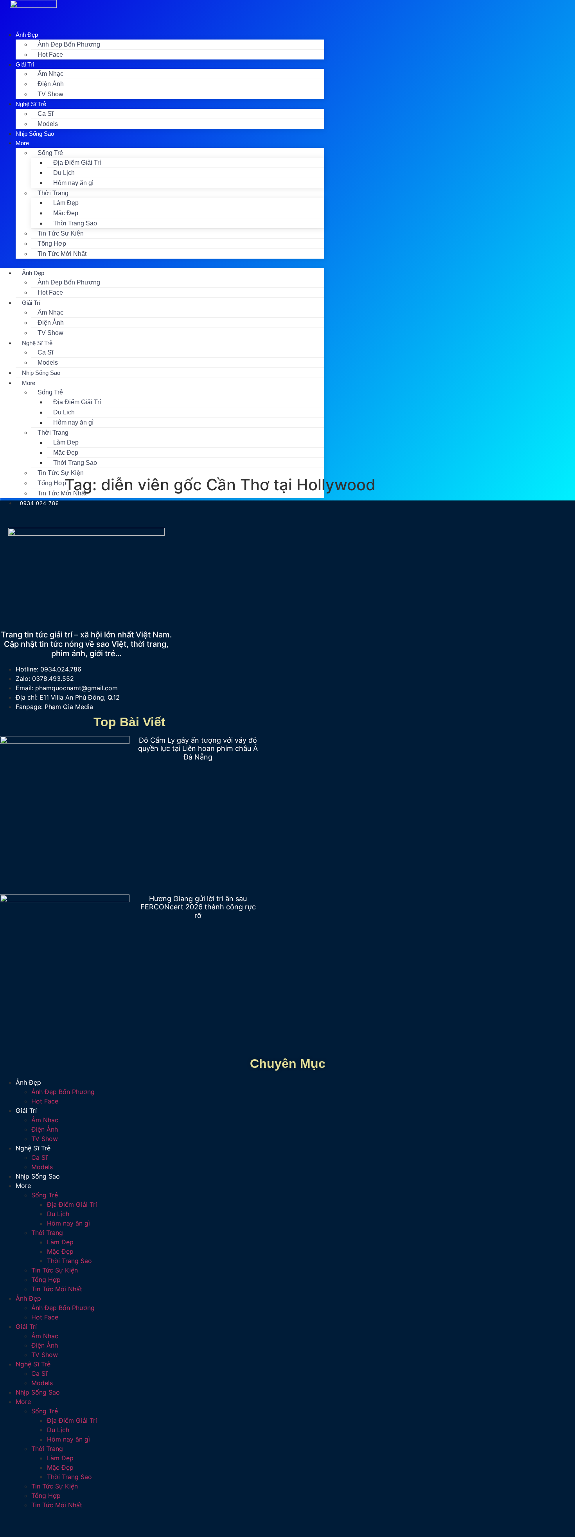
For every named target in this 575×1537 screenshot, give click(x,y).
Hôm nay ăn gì (73, 183)
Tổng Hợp (52, 243)
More (22, 143)
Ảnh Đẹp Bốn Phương (69, 44)
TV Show (50, 94)
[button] (162, 263)
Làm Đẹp (66, 203)
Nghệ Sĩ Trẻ (31, 104)
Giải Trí (25, 64)
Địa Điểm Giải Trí (77, 162)
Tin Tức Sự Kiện (61, 233)
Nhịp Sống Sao (35, 133)
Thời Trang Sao (75, 223)
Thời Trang (53, 193)
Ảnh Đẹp (27, 34)
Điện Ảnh (51, 84)
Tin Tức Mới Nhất (62, 253)
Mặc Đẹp (65, 213)
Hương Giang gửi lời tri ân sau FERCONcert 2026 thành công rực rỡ (198, 907)
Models (48, 362)
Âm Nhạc (50, 73)
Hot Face (50, 54)
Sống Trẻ (50, 152)
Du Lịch (64, 172)
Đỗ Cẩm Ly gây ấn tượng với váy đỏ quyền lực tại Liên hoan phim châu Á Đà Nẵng (198, 748)
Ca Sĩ (45, 113)
